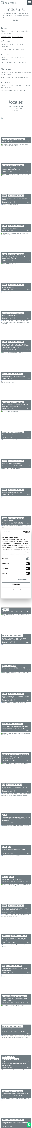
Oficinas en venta (6, 49)
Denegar (16, 595)
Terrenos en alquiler (21, 77)
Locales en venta (6, 62)
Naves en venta (6, 36)
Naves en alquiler (17, 36)
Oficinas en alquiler (19, 49)
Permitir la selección (16, 589)
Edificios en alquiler (20, 90)
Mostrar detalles (22, 579)
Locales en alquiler (19, 62)
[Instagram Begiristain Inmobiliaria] (29, 1124)
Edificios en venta (7, 90)
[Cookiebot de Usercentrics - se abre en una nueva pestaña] (23, 532)
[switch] (28, 563)
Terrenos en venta (7, 77)
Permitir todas (16, 584)
